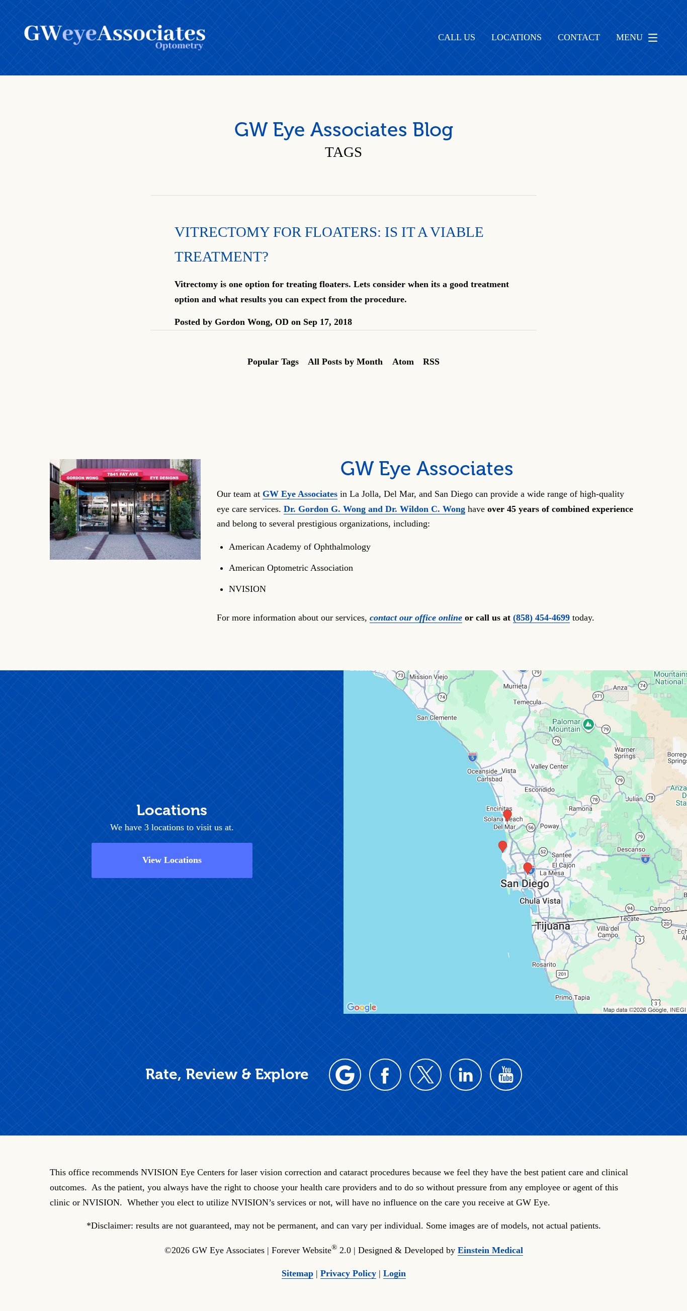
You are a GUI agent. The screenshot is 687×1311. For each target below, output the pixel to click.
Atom (403, 362)
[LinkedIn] (466, 1075)
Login (394, 1273)
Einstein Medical (490, 1250)
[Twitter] (425, 1075)
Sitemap (297, 1273)
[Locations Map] (515, 841)
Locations (516, 37)
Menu (629, 37)
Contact (579, 37)
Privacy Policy (348, 1273)
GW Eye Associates (300, 494)
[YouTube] (506, 1075)
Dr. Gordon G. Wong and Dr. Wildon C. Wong (374, 509)
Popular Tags (273, 362)
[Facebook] (385, 1075)
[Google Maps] (345, 1075)
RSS (431, 362)
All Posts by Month (345, 362)
